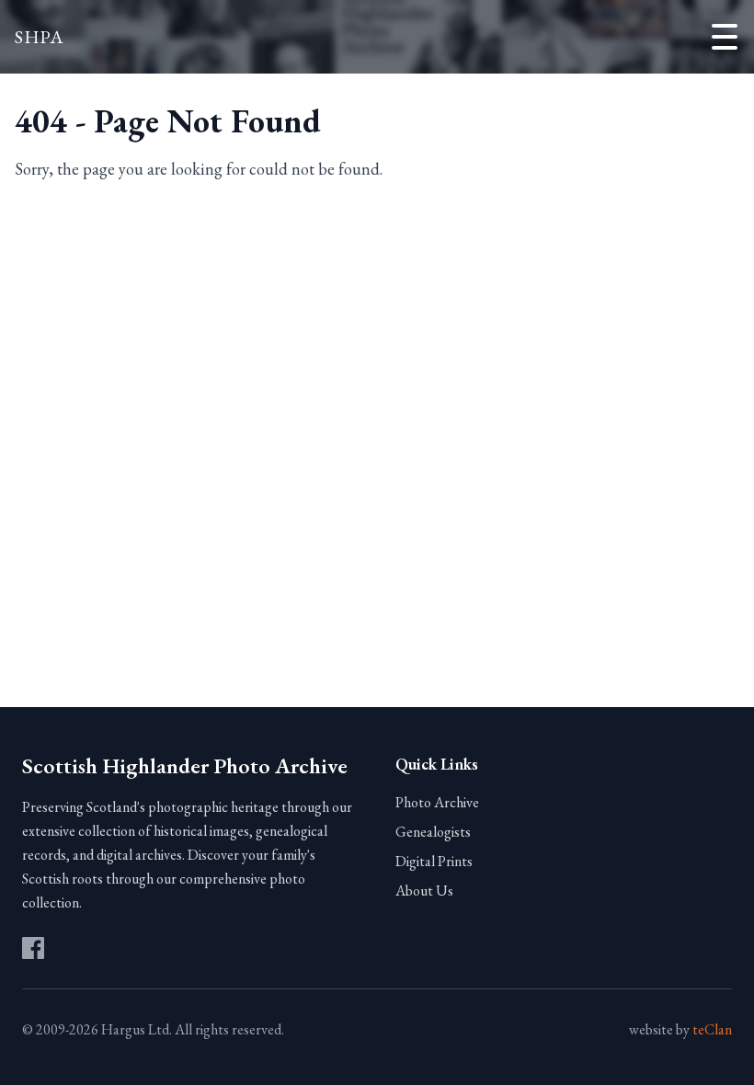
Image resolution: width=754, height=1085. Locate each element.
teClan (712, 1029)
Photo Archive (437, 802)
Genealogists (433, 831)
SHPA (39, 37)
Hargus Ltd (135, 1029)
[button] (724, 36)
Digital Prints (434, 861)
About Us (424, 890)
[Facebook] (33, 948)
